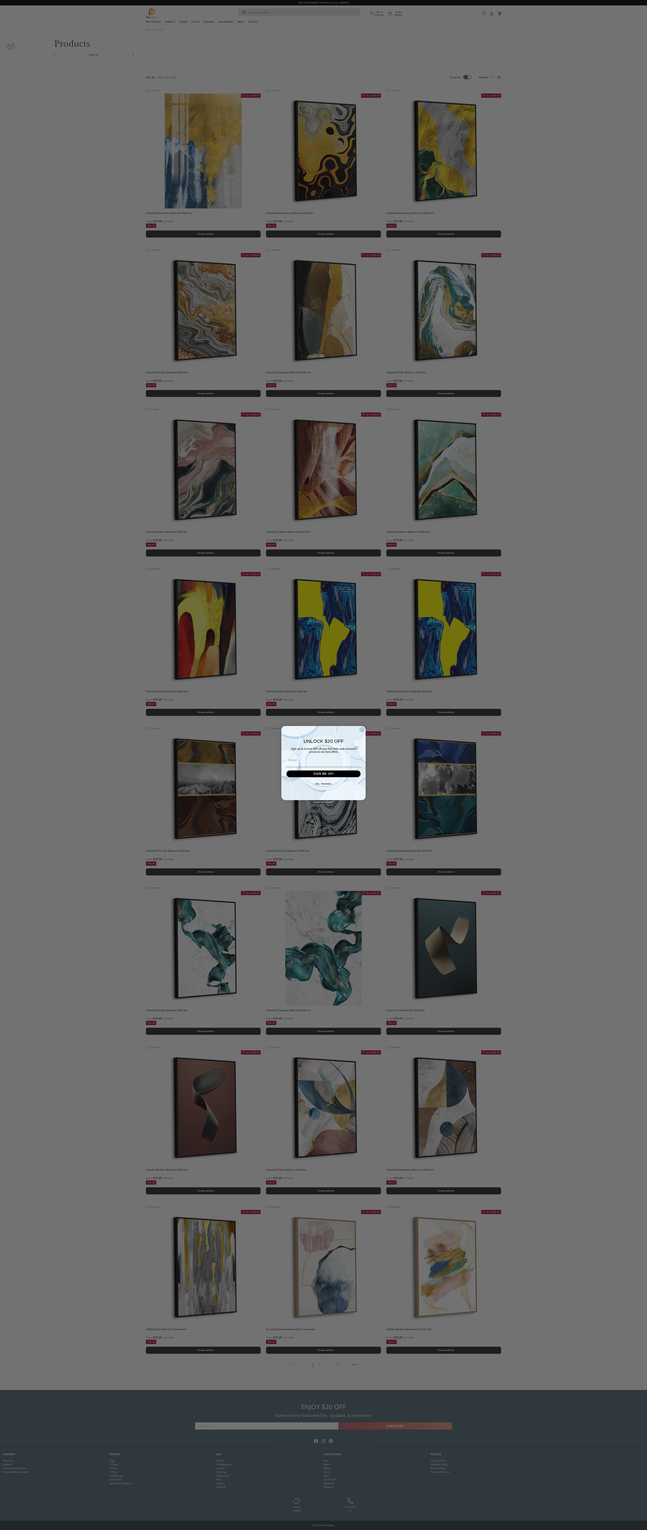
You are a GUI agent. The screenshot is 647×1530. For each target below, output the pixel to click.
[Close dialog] (362, 730)
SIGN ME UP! (323, 773)
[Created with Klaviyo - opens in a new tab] (323, 802)
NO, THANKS (324, 784)
